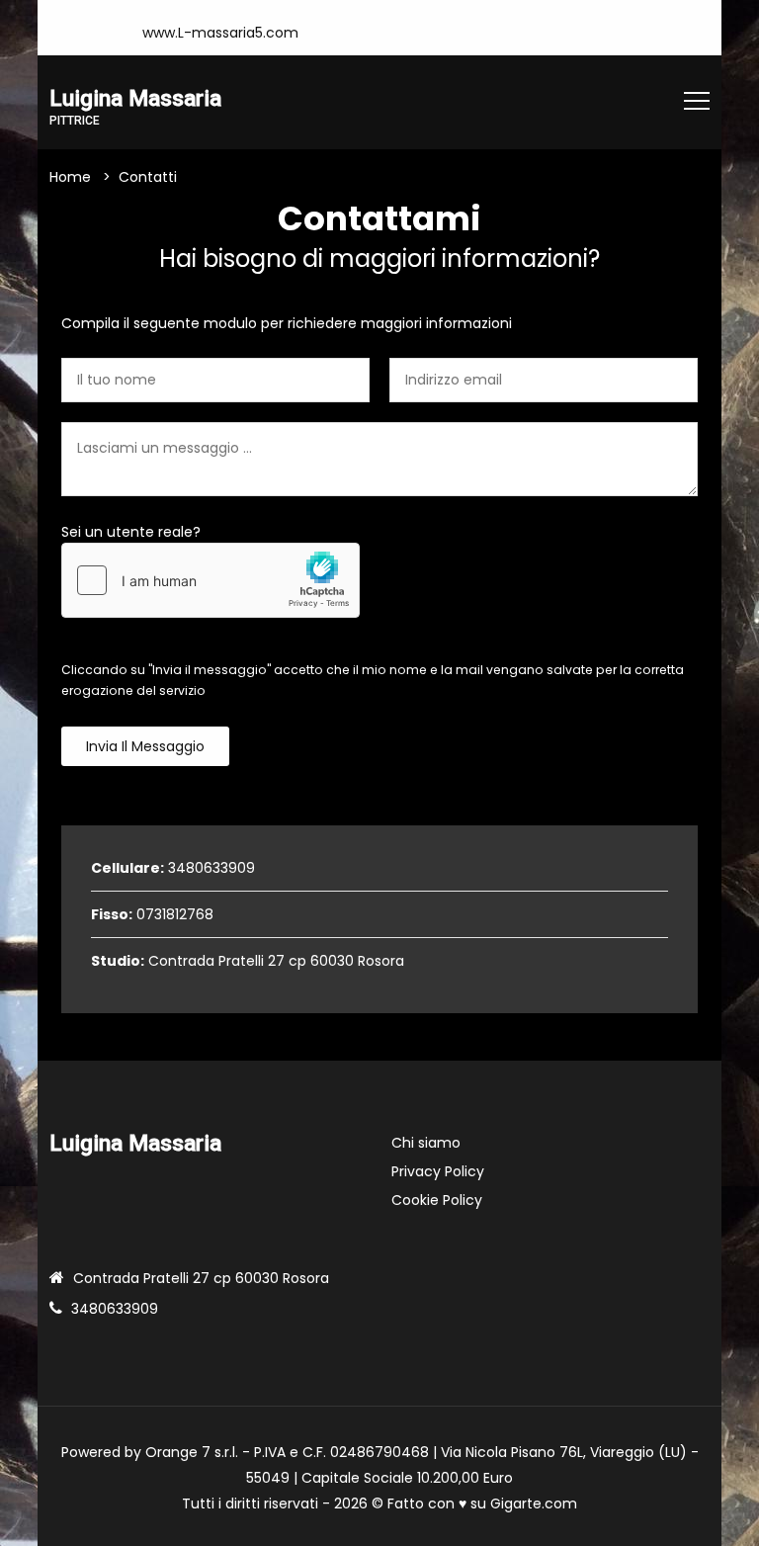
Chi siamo (426, 1143)
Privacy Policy (437, 1171)
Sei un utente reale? (131, 532)
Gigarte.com (533, 1503)
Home (70, 177)
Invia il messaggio (145, 746)
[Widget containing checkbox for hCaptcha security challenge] (210, 580)
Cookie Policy (436, 1200)
